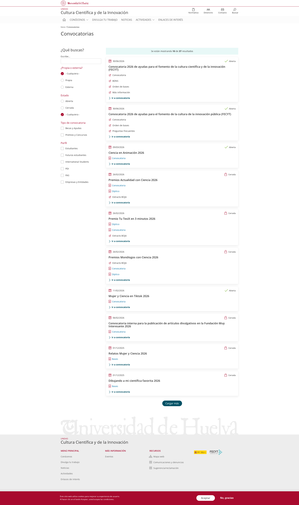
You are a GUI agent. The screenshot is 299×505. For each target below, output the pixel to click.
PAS (67, 175)
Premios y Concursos (76, 134)
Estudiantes (71, 148)
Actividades (143, 19)
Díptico (115, 191)
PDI (67, 168)
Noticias (126, 19)
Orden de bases (120, 86)
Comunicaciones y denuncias (168, 462)
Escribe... (65, 56)
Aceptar (205, 498)
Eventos (109, 456)
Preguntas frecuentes (123, 130)
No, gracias (227, 498)
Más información (121, 92)
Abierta (69, 101)
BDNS (115, 80)
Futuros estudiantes (75, 155)
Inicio (63, 27)
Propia (68, 80)
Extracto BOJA (119, 196)
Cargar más (172, 403)
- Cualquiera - (72, 73)
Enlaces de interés (170, 19)
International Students (77, 161)
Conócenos (77, 19)
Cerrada (69, 107)
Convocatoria (119, 75)
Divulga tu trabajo (104, 19)
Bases (115, 358)
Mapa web (158, 456)
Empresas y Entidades (76, 182)
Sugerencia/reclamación (166, 468)
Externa (69, 87)
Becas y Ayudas (73, 128)
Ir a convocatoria (121, 97)
